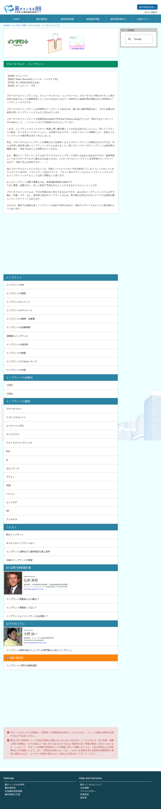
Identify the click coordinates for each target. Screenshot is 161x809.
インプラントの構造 (16, 293)
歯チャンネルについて (91, 784)
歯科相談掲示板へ (147, 7)
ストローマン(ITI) (15, 425)
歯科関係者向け (118, 19)
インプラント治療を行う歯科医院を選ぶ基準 (28, 551)
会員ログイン (143, 19)
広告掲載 (84, 788)
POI (8, 451)
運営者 (83, 797)
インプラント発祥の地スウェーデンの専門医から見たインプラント (39, 650)
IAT (7, 511)
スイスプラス (12, 434)
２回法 (9, 393)
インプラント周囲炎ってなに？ (21, 607)
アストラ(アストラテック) (19, 442)
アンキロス (11, 519)
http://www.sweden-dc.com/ (33, 589)
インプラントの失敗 (16, 370)
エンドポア (11, 502)
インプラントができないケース (21, 361)
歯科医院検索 (67, 19)
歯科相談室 (41, 19)
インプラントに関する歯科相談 (21, 665)
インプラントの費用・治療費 (20, 319)
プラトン (10, 477)
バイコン (10, 494)
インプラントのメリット (18, 302)
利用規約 (84, 794)
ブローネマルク (14, 408)
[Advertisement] (61, 242)
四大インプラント (15, 534)
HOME (16, 19)
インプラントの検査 (16, 353)
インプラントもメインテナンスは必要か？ (27, 616)
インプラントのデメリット (19, 310)
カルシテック (12, 468)
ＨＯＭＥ (6, 25)
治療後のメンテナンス (17, 336)
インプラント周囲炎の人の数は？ (22, 599)
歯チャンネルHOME (15, 784)
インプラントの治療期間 (18, 327)
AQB (8, 485)
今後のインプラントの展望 (19, 560)
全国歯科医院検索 (13, 791)
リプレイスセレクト (16, 417)
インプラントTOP (19, 25)
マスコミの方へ (88, 791)
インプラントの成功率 (17, 344)
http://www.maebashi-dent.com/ (35, 643)
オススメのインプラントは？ (20, 543)
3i (7, 460)
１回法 (9, 385)
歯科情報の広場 (12, 794)
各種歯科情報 (92, 19)
